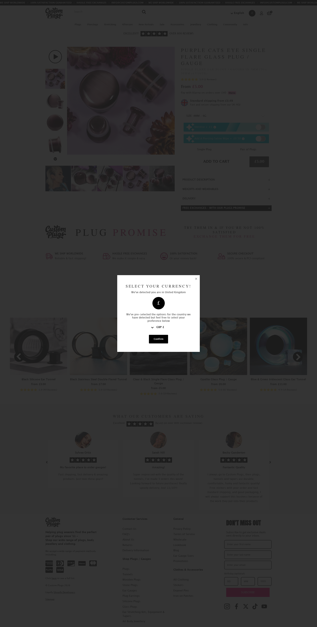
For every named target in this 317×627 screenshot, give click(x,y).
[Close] (196, 278)
